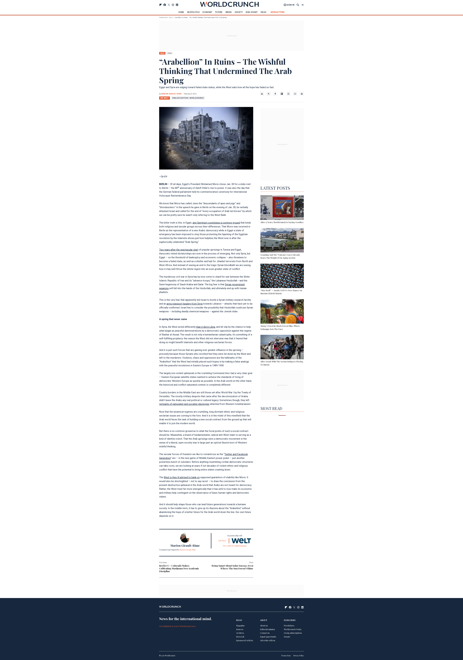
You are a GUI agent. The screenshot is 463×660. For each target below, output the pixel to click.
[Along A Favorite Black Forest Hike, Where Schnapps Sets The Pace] (282, 311)
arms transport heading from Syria (185, 303)
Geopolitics (193, 12)
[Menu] (302, 4)
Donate (287, 636)
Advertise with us (267, 640)
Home (181, 12)
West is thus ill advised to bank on (182, 477)
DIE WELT (164, 98)
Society (239, 12)
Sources (239, 629)
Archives (240, 633)
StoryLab (240, 636)
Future (218, 12)
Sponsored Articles (244, 640)
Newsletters (278, 12)
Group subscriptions (293, 633)
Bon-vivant (252, 12)
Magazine (240, 625)
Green (228, 12)
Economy (207, 12)
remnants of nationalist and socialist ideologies (184, 404)
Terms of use (286, 655)
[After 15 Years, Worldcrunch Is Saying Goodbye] (282, 208)
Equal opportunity (268, 636)
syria (170, 53)
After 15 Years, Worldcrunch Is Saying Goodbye (282, 222)
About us (264, 625)
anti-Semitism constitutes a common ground (216, 222)
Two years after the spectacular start (178, 249)
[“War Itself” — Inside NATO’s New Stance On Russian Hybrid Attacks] (282, 276)
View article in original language (235, 546)
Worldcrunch (163, 17)
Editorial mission (267, 629)
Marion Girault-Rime (171, 94)
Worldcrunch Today (292, 629)
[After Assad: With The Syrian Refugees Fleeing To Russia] (282, 347)
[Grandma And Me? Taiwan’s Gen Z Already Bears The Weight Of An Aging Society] (282, 240)
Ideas (263, 12)
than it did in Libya (205, 326)
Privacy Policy (298, 655)
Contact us (264, 633)
